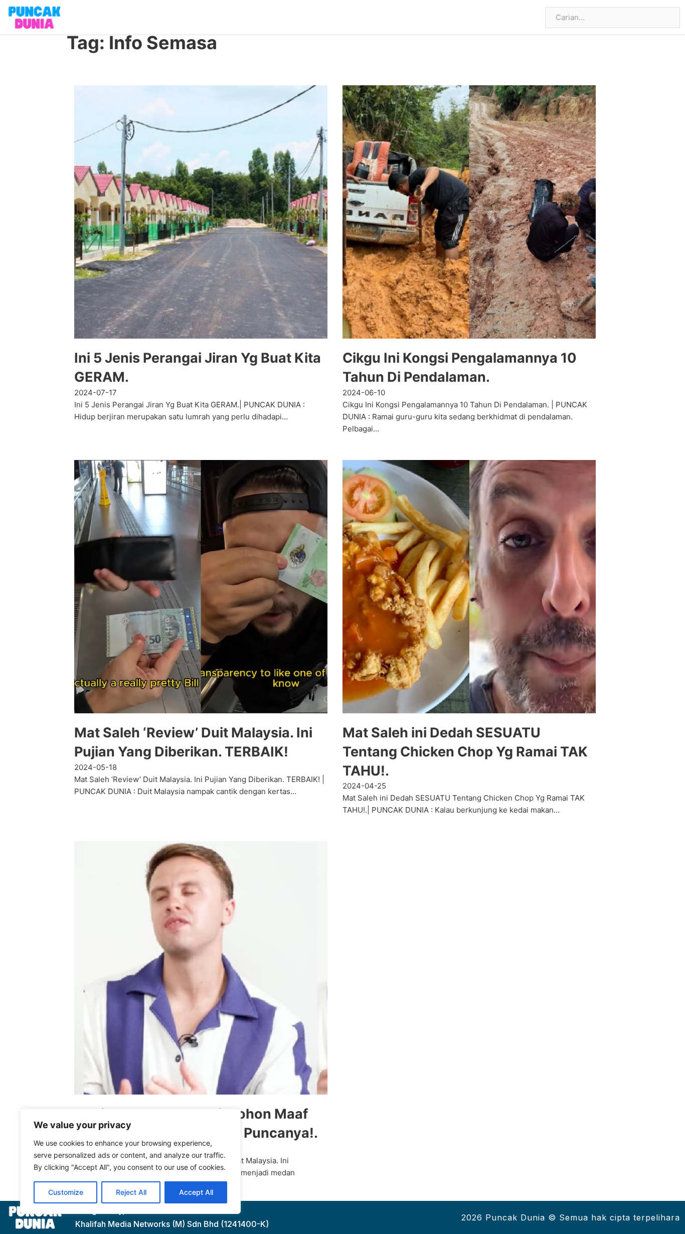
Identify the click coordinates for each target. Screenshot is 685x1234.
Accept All (196, 1192)
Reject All (131, 1192)
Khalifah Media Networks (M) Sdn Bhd (147, 1224)
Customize (65, 1192)
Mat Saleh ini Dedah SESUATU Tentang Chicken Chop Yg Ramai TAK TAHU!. (465, 751)
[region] (130, 1161)
